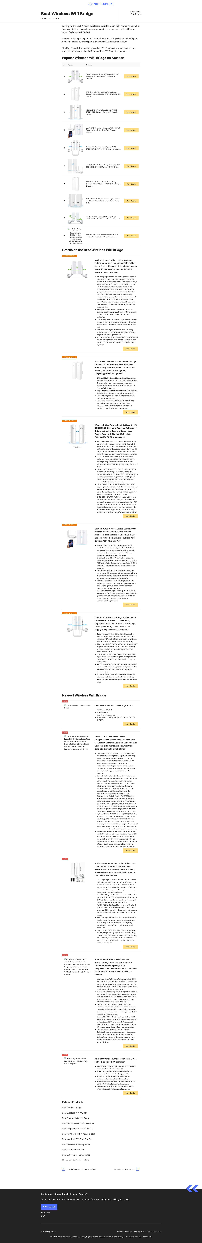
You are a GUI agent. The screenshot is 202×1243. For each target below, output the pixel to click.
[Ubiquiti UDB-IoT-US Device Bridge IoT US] (77, 706)
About (44, 1213)
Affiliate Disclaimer (124, 1231)
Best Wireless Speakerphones (76, 1144)
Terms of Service (154, 1231)
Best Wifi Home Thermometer (76, 1155)
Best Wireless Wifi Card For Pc (76, 1139)
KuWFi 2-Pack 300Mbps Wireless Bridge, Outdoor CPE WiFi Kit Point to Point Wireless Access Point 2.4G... (102, 201)
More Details (131, 76)
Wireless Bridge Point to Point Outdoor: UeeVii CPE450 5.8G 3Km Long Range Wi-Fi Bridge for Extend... (102, 112)
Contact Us (49, 1207)
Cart (43, 1216)
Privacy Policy (140, 1231)
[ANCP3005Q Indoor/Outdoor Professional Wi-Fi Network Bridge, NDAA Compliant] (77, 1061)
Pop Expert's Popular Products (77, 1160)
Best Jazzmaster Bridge (73, 1150)
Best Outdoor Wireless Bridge (76, 1118)
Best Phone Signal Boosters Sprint (82, 1169)
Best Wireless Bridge (72, 1107)
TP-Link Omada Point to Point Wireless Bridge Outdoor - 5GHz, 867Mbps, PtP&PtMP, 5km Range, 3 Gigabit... (103, 184)
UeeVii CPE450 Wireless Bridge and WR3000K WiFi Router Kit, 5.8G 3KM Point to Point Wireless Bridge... (103, 130)
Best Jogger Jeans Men (124, 1169)
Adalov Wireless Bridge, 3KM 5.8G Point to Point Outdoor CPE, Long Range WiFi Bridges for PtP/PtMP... (102, 76)
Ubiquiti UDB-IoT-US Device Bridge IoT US (114, 706)
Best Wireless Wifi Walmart (74, 1113)
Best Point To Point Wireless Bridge (78, 1134)
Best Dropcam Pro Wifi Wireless (77, 1128)
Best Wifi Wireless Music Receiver (78, 1123)
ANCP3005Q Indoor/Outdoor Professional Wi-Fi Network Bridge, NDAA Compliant (116, 1060)
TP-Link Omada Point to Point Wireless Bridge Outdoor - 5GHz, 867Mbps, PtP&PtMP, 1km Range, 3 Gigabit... (103, 94)
